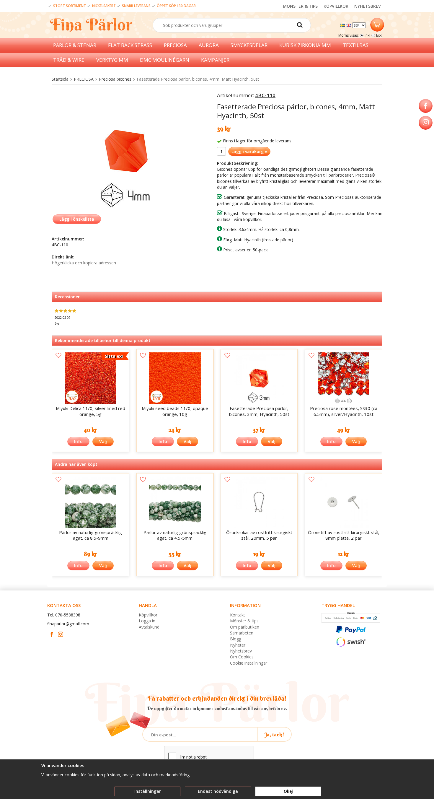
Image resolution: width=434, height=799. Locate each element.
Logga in (147, 621)
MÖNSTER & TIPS (300, 6)
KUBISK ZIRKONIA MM (305, 45)
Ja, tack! (274, 734)
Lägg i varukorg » (249, 151)
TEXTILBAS (355, 45)
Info (78, 441)
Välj (103, 441)
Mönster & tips (244, 621)
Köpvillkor (148, 615)
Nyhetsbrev (241, 651)
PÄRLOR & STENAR (74, 45)
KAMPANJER (215, 59)
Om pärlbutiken (244, 627)
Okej (288, 791)
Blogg (235, 639)
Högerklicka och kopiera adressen (84, 263)
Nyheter (237, 645)
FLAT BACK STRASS (130, 45)
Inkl (367, 35)
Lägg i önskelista (76, 219)
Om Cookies (242, 657)
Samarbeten (241, 633)
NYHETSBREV (367, 6)
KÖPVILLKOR (336, 6)
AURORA (209, 45)
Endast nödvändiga (218, 791)
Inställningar (147, 791)
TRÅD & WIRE (68, 59)
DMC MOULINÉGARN (164, 59)
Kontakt (237, 615)
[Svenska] (343, 24)
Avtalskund (149, 627)
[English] (349, 24)
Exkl (379, 35)
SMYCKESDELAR (249, 45)
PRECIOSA (175, 45)
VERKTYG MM (112, 59)
